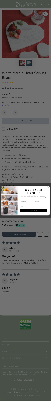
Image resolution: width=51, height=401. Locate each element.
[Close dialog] (48, 187)
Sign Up (34, 210)
